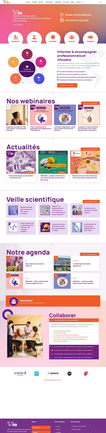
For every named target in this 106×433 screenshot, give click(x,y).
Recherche (36, 427)
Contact (78, 2)
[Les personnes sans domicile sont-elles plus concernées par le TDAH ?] (45, 227)
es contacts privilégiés (61, 341)
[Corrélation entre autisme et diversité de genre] (77, 210)
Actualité (66, 2)
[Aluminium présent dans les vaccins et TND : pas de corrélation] (13, 210)
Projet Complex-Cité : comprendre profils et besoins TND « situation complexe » (26, 227)
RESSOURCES (49, 2)
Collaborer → (18, 24)
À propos (34, 2)
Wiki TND (41, 2)
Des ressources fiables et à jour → (63, 331)
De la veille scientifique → (60, 333)
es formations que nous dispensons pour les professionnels (71, 337)
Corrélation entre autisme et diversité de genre (90, 210)
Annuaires (58, 2)
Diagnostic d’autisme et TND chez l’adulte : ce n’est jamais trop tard (16, 128)
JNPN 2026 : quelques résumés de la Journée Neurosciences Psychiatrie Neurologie (52, 178)
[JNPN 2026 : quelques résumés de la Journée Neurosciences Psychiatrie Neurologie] (53, 162)
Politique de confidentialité (79, 426)
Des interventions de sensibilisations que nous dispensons (70, 339)
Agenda (72, 2)
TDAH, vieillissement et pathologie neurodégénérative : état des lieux (40, 128)
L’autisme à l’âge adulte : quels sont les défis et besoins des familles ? (64, 128)
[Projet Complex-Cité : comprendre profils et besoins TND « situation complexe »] (13, 227)
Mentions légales (76, 429)
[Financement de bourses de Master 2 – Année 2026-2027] (21, 162)
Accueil (28, 2)
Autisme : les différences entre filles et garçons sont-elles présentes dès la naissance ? (58, 210)
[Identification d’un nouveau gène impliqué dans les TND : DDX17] (77, 227)
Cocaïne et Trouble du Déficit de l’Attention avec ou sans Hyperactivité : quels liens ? (88, 128)
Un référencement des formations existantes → (67, 335)
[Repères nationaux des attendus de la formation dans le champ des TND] (85, 162)
